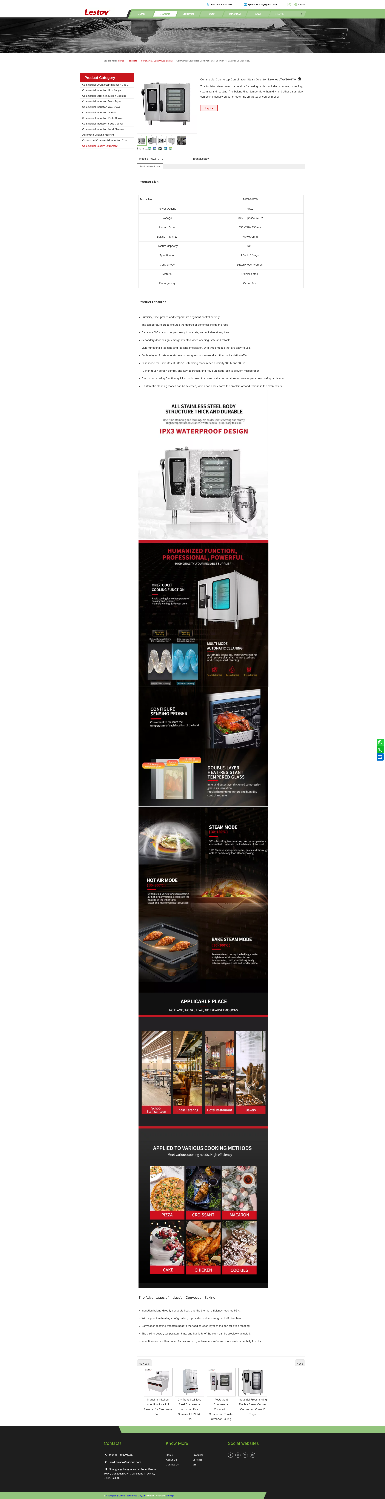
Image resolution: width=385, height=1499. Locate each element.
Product (165, 13)
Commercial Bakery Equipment (99, 145)
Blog (212, 13)
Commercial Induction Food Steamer (103, 129)
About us (188, 13)
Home (142, 13)
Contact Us (172, 1464)
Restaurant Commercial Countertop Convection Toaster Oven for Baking (221, 1409)
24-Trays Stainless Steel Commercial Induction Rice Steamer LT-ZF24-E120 (189, 1409)
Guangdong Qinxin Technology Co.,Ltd (125, 1495)
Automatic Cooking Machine (98, 134)
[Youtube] (245, 1455)
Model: (143, 158)
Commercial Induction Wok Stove (101, 106)
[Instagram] (252, 1455)
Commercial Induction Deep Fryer (101, 101)
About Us (171, 1459)
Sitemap (170, 1495)
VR (194, 1464)
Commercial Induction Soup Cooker (102, 123)
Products (197, 1454)
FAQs (258, 13)
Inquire (209, 108)
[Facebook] (289, 4)
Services (197, 1459)
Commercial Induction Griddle (99, 112)
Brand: (197, 158)
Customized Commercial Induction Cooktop (107, 140)
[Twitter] (237, 1455)
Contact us (235, 13)
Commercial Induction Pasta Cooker (102, 118)
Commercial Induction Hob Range (101, 90)
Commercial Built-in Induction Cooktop (104, 95)
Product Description (150, 166)
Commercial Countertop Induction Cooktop (107, 84)
